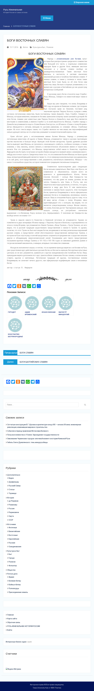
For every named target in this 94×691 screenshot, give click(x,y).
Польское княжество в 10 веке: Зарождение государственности (33, 435)
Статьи (11, 489)
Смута (11, 516)
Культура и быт (39, 47)
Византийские (14, 531)
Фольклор (13, 566)
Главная (10, 615)
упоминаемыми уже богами (69, 59)
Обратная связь (13, 622)
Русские (12, 543)
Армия (11, 577)
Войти (9, 630)
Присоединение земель (18, 592)
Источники (11, 524)
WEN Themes (56, 688)
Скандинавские (15, 547)
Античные (13, 528)
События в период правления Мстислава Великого (27, 431)
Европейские (14, 539)
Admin (25, 47)
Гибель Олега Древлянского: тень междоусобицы (27, 442)
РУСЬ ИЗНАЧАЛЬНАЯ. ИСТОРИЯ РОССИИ (23, 626)
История (10, 498)
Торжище (12, 493)
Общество (11, 570)
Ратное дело (12, 574)
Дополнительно (13, 475)
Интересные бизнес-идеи (16, 642)
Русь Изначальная (12, 9)
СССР (11, 520)
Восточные (13, 535)
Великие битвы (15, 581)
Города (11, 558)
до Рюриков (13, 501)
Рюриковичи (14, 512)
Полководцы (14, 588)
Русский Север (15, 486)
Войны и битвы (15, 585)
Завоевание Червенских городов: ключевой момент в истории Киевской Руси (38, 439)
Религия (50, 47)
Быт (10, 554)
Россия (11, 509)
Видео (11, 478)
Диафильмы (14, 482)
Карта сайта (12, 619)
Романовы (13, 505)
